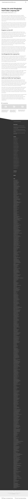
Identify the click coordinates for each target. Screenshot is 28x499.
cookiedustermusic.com (16, 365)
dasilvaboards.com (15, 312)
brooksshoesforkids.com (16, 390)
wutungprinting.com (15, 354)
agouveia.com (15, 477)
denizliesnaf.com (15, 383)
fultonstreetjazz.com (15, 221)
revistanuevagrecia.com (16, 329)
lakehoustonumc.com (16, 403)
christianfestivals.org (15, 350)
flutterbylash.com (15, 468)
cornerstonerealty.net (15, 440)
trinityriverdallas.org (15, 283)
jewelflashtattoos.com (16, 205)
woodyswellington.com (16, 448)
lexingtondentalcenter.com (16, 272)
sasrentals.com (15, 267)
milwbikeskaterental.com (16, 356)
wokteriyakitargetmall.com (16, 271)
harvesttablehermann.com (16, 231)
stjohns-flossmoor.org (16, 363)
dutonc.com (14, 347)
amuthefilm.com (15, 321)
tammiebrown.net (15, 346)
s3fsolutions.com (15, 234)
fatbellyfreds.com (15, 449)
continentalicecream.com (16, 316)
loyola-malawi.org (15, 292)
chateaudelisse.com (15, 217)
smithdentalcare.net (15, 485)
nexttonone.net (15, 405)
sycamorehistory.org (15, 439)
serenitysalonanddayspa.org (16, 186)
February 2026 (15, 143)
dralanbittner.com (15, 253)
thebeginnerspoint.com (16, 302)
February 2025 (15, 158)
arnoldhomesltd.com (15, 240)
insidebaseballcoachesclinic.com (17, 463)
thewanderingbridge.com (16, 338)
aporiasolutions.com (15, 392)
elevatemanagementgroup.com (17, 471)
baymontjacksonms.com (16, 357)
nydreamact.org (15, 203)
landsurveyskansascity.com (16, 419)
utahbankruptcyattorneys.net (16, 245)
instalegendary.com (15, 201)
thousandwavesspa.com (16, 372)
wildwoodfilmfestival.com (16, 219)
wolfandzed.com (15, 435)
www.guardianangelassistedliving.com (17, 454)
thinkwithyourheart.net (16, 244)
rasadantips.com (15, 190)
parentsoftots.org (15, 397)
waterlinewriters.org (15, 395)
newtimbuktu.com (15, 191)
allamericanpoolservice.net (16, 275)
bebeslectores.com (15, 228)
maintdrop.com (15, 210)
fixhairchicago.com (15, 382)
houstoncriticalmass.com (16, 306)
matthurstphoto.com (15, 461)
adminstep (12, 12)
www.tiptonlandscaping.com (16, 430)
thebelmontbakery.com (16, 197)
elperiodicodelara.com (16, 181)
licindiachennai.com (15, 183)
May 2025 (15, 154)
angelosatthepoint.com (16, 379)
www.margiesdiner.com (16, 423)
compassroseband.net (16, 387)
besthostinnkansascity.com (16, 484)
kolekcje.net (14, 281)
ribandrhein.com (15, 280)
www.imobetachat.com (16, 401)
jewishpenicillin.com (15, 276)
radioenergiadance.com (16, 214)
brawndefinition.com (15, 315)
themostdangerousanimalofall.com (17, 307)
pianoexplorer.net (15, 443)
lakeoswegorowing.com (16, 475)
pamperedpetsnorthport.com (16, 257)
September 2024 (16, 165)
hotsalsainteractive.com (16, 185)
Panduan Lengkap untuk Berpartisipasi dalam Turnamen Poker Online (13, 111)
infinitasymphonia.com (16, 323)
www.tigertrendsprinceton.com (17, 409)
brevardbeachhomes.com (16, 235)
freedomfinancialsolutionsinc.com (17, 414)
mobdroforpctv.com (15, 297)
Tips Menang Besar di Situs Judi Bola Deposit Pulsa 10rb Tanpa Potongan (5, 111)
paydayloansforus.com (16, 196)
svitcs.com (14, 385)
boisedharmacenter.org (16, 290)
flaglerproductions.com (16, 314)
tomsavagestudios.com (16, 277)
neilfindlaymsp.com (15, 374)
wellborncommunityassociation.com (17, 218)
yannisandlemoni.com (16, 254)
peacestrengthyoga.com (16, 413)
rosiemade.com (15, 258)
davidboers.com (15, 400)
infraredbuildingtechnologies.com (17, 230)
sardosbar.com (15, 250)
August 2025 (15, 151)
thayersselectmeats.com (16, 391)
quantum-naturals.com (16, 458)
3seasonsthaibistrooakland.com (17, 285)
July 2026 (15, 139)
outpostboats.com (15, 294)
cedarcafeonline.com (15, 187)
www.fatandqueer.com (16, 417)
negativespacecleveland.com (16, 359)
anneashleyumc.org (15, 418)
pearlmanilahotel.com (16, 209)
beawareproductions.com (16, 333)
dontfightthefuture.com (16, 239)
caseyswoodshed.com (16, 381)
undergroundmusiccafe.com (16, 486)
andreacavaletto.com (15, 288)
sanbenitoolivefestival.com (16, 299)
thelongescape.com (15, 348)
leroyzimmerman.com (16, 472)
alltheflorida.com (15, 462)
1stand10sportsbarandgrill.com (17, 262)
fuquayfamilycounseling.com (16, 476)
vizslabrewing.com (15, 252)
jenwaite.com (15, 470)
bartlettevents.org (15, 222)
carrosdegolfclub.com (16, 232)
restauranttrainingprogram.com (17, 274)
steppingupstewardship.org (8, 2)
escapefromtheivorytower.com (17, 236)
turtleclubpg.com (15, 370)
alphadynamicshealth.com (16, 467)
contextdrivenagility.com (16, 334)
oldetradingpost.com (15, 226)
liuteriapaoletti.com (15, 360)
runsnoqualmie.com (15, 421)
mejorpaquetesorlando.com (16, 261)
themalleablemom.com (16, 339)
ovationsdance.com (15, 279)
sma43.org (14, 428)
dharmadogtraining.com (16, 480)
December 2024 (16, 161)
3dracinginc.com (15, 305)
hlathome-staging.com (16, 270)
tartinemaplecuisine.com (16, 342)
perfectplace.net (15, 284)
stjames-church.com (15, 330)
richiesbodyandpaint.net (16, 182)
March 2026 (15, 142)
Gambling (15, 12)
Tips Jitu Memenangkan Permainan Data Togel (19, 129)
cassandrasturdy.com (16, 298)
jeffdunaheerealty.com (16, 412)
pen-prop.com (15, 408)
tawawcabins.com (15, 248)
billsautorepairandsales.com (16, 457)
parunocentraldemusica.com (16, 453)
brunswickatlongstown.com (16, 341)
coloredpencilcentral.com (16, 241)
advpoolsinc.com (15, 378)
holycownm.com (15, 368)
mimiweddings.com (15, 483)
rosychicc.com (15, 293)
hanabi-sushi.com (15, 434)
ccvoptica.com (15, 432)
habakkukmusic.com (15, 404)
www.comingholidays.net (16, 303)
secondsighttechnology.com (16, 268)
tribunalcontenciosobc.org (16, 310)
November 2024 (16, 162)
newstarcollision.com (16, 266)
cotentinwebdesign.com (16, 225)
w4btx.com (14, 263)
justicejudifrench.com (15, 337)
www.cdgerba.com (15, 452)
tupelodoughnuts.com (16, 259)
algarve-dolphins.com (16, 352)
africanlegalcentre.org (16, 324)
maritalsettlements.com (16, 355)
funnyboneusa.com (15, 364)
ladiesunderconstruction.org (16, 227)
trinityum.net (14, 445)
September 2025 (16, 150)
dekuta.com (14, 436)
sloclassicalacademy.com (16, 311)
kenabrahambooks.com (16, 319)
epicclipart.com (15, 208)
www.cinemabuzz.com (16, 437)
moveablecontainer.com (16, 223)
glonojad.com (15, 328)
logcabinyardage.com (16, 399)
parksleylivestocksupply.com (16, 289)
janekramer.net (15, 343)
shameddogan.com (15, 396)
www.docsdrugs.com (16, 422)
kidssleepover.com (15, 194)
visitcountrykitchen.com (16, 351)
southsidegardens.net (15, 444)
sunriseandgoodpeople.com (16, 361)
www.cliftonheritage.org (16, 427)
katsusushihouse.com (16, 325)
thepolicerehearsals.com (16, 308)
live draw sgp (5, 73)
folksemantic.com (15, 249)
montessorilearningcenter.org (16, 459)
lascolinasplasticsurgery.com (16, 426)
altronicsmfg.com (15, 192)
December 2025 (16, 146)
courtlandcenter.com (15, 373)
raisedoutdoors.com (15, 243)
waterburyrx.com (15, 377)
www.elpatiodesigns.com (16, 450)
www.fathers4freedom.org (16, 410)
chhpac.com (14, 479)
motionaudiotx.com (15, 481)
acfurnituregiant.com (15, 188)
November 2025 (16, 147)
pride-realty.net (15, 466)
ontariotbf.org (15, 200)
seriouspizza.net (15, 386)
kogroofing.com (15, 212)
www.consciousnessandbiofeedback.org (18, 441)
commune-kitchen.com (16, 320)
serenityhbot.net (15, 406)
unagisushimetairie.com (16, 204)
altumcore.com (15, 388)
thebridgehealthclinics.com (16, 394)
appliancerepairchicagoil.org (16, 199)
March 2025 (15, 157)
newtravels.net (15, 195)
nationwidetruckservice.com (16, 369)
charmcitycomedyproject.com (17, 332)
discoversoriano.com (16, 301)
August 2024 (15, 166)
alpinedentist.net (15, 213)
